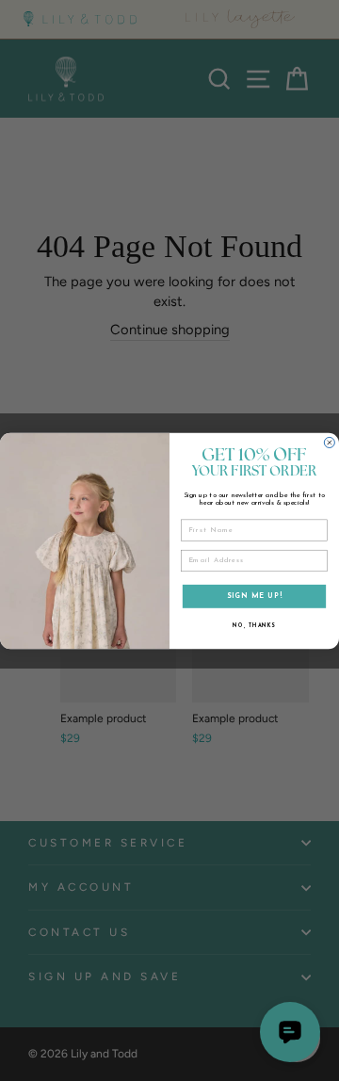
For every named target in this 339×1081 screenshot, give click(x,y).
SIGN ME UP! (254, 595)
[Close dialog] (329, 442)
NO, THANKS (254, 625)
